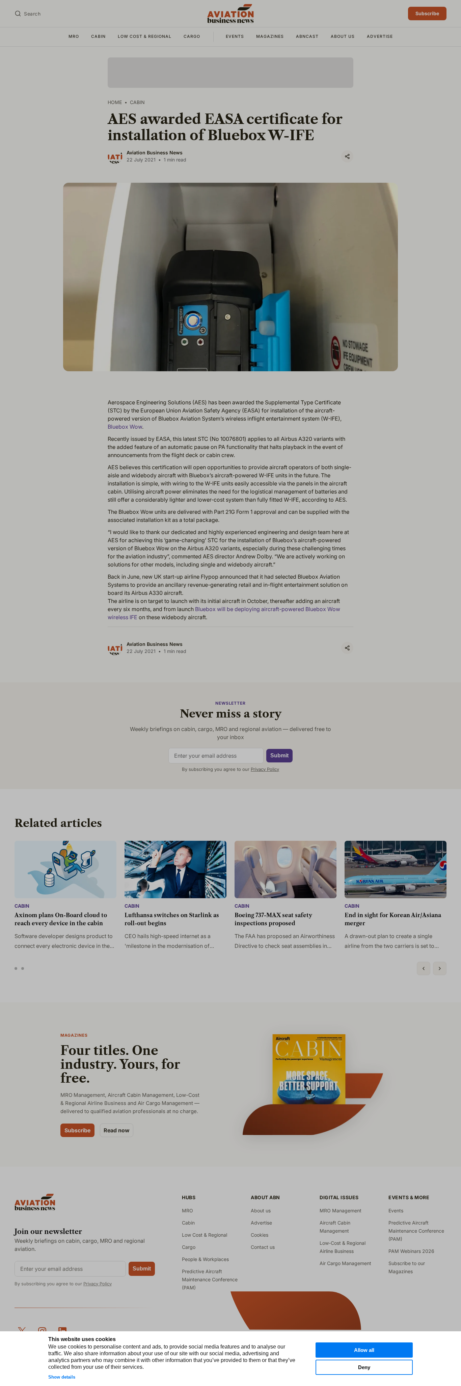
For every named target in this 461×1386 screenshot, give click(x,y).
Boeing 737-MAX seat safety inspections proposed (273, 919)
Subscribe (427, 13)
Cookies (259, 1235)
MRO (74, 36)
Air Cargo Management (345, 1263)
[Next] (439, 968)
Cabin (98, 36)
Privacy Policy (265, 769)
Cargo (192, 36)
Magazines (270, 36)
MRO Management (340, 1210)
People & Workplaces (205, 1259)
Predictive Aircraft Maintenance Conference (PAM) (210, 1279)
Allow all (364, 1350)
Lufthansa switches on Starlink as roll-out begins (172, 919)
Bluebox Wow (125, 426)
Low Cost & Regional (144, 36)
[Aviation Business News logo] (230, 13)
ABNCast (307, 36)
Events (235, 36)
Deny (364, 1367)
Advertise (380, 36)
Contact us (263, 1247)
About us (343, 36)
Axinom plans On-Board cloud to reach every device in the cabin (61, 919)
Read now (117, 1130)
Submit (279, 755)
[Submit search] (18, 13)
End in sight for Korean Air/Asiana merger (393, 919)
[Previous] (423, 968)
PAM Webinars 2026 (411, 1251)
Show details (61, 1377)
